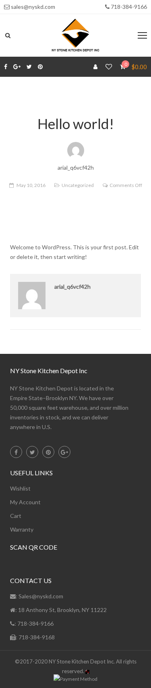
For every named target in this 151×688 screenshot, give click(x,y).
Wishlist (20, 488)
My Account (25, 502)
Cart (15, 515)
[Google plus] (17, 67)
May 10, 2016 (31, 185)
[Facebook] (5, 67)
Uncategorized (78, 185)
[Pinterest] (40, 67)
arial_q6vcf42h (72, 286)
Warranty (21, 529)
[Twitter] (29, 67)
